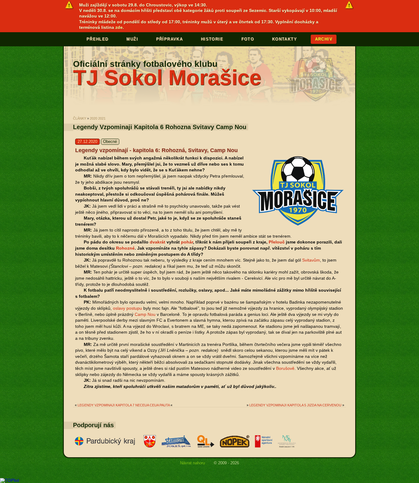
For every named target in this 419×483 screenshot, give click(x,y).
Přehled (97, 39)
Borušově (285, 368)
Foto (247, 39)
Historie (212, 39)
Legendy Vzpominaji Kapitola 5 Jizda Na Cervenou (295, 405)
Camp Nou (145, 314)
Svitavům (311, 260)
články (79, 118)
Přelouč (277, 242)
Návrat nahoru (192, 463)
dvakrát (157, 242)
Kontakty (284, 39)
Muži (132, 39)
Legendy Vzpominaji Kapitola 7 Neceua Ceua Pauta (124, 405)
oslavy (119, 308)
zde (119, 27)
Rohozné (125, 248)
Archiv (324, 39)
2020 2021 (98, 118)
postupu (134, 308)
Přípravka (169, 39)
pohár (187, 242)
